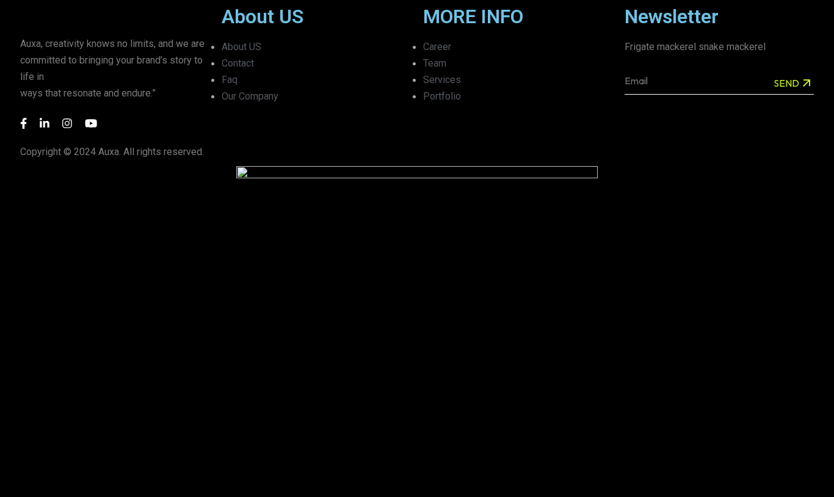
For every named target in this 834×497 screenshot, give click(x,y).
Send (786, 83)
